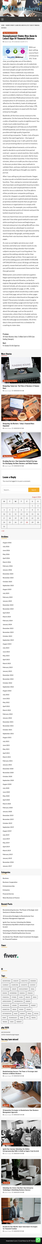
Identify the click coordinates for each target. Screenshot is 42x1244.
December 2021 (8, 722)
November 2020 (8, 772)
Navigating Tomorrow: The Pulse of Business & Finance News (21, 387)
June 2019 (6, 839)
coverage (6, 989)
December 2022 (8, 675)
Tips (27, 1017)
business (33, 981)
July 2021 (6, 741)
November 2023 (8, 632)
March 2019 (7, 850)
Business (6, 878)
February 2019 (8, 854)
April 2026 (6, 558)
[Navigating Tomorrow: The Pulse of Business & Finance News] (21, 370)
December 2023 (8, 628)
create (14, 989)
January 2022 (7, 718)
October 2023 (7, 636)
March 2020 (7, 804)
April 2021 (6, 753)
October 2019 (7, 823)
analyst (15, 981)
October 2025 (7, 581)
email (32, 989)
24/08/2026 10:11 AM (18, 428)
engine (5, 993)
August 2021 (7, 737)
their (21, 1017)
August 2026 (7, 542)
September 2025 (8, 585)
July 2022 (6, 694)
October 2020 (7, 776)
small (29, 1013)
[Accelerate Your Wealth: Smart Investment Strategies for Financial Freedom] (21, 1211)
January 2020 (7, 811)
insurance (6, 1005)
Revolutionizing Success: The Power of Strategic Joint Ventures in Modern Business (20, 911)
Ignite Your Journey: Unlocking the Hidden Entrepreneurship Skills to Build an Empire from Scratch (18, 924)
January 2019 (7, 858)
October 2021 (7, 730)
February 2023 (8, 667)
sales (15, 1013)
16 (38, 514)
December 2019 (8, 815)
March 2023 (7, 663)
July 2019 (6, 835)
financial (6, 997)
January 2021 (7, 765)
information (18, 1001)
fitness (14, 997)
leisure (14, 1005)
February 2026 (8, 566)
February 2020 (8, 807)
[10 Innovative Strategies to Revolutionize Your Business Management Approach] (21, 1094)
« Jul (2, 531)
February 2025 (8, 597)
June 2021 (6, 745)
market (33, 1005)
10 (4, 514)
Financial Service (8, 894)
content (32, 985)
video (12, 1021)
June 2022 (6, 698)
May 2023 (6, 655)
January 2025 (7, 601)
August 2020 (7, 784)
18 (10, 518)
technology (13, 1017)
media (14, 1009)
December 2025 (8, 574)
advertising (6, 981)
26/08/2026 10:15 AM (18, 1231)
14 (27, 514)
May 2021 (6, 749)
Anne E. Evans (8, 41)
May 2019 (6, 843)
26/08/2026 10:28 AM (18, 1153)
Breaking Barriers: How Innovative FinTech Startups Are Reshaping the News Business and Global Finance (20, 462)
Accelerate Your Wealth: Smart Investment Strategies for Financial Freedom (20, 938)
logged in (14, 481)
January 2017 (7, 866)
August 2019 (7, 831)
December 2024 (8, 605)
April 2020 (6, 800)
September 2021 (8, 733)
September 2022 (8, 687)
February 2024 (8, 620)
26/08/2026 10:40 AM (18, 1114)
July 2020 (6, 788)
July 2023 (6, 648)
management (24, 1005)
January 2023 (7, 671)
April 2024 (6, 613)
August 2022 (7, 691)
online (28, 1009)
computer (14, 985)
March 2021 (7, 757)
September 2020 (8, 780)
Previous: (18, 336)
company (6, 985)
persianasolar (5, 1032)
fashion (22, 993)
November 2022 (8, 679)
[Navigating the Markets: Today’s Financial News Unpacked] (21, 408)
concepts (24, 985)
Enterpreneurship (8, 886)
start (4, 1017)
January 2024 (7, 624)
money (21, 1009)
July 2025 (6, 593)
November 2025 (8, 578)
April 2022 (6, 706)
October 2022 (7, 683)
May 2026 (6, 554)
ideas (34, 997)
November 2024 (8, 609)
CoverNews (22, 1241)
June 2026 (6, 550)
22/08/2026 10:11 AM (18, 466)
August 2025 (7, 589)
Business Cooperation (10, 882)
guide (21, 997)
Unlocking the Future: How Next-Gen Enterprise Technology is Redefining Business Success (19, 932)
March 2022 (7, 710)
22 (32, 518)
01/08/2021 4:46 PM (19, 41)
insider (28, 1001)
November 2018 (8, 862)
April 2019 (6, 846)
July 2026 (6, 546)
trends (5, 1021)
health (28, 997)
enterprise (13, 993)
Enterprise (6, 890)
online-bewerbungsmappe (10, 1034)
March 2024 (7, 617)
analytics (24, 981)
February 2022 (8, 714)
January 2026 (7, 570)
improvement (7, 1001)
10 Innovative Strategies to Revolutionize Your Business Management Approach (18, 917)
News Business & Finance (10, 33)
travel (33, 1017)
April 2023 (6, 659)
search (22, 1013)
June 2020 (6, 792)
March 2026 (7, 562)
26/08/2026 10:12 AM (18, 390)
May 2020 (6, 796)
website (19, 1021)
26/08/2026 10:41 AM (18, 1076)
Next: (11, 344)
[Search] (39, 19)
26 (15, 522)
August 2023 (7, 644)
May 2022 (6, 702)
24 (4, 522)
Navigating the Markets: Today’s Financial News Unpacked (18, 424)
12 (15, 514)
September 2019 (8, 827)
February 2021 (8, 761)
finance (30, 993)
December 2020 (8, 769)
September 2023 (8, 640)
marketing (6, 1009)
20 (21, 518)
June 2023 (6, 652)
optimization (7, 1013)
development (23, 989)
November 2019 (8, 819)
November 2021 (8, 726)
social (36, 1013)
